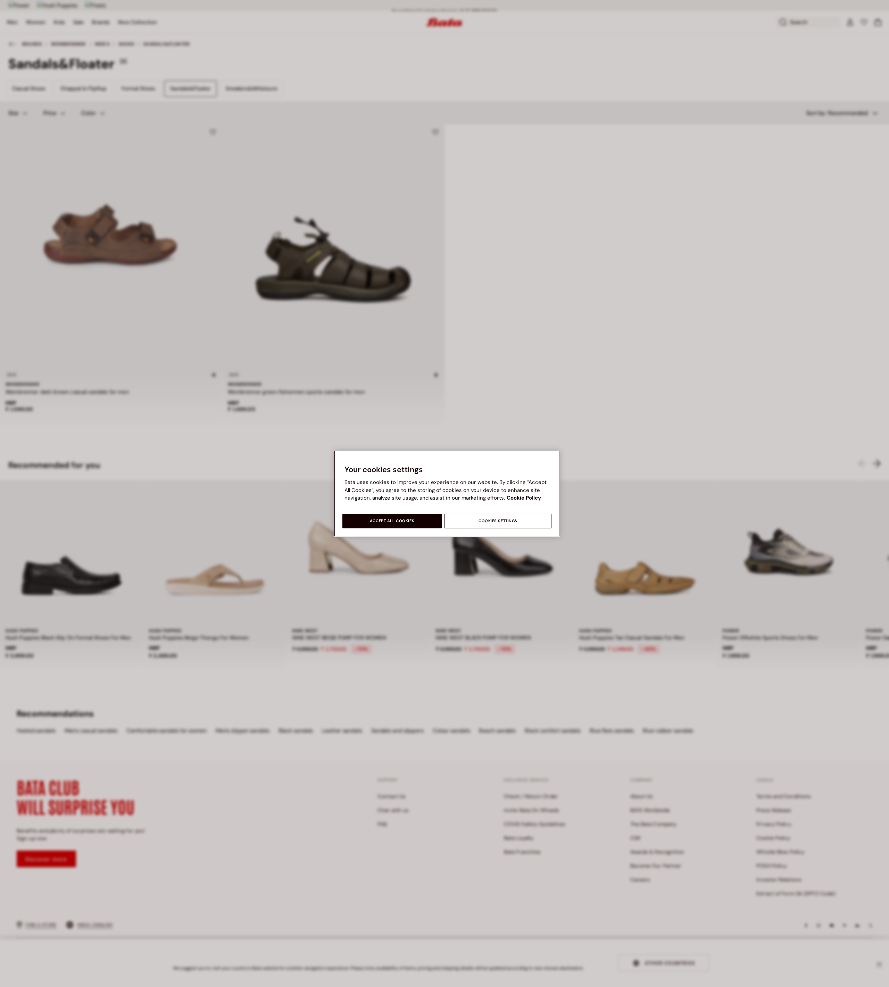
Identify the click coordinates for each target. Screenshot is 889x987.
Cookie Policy (524, 497)
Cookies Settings (498, 521)
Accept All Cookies (392, 521)
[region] (447, 493)
